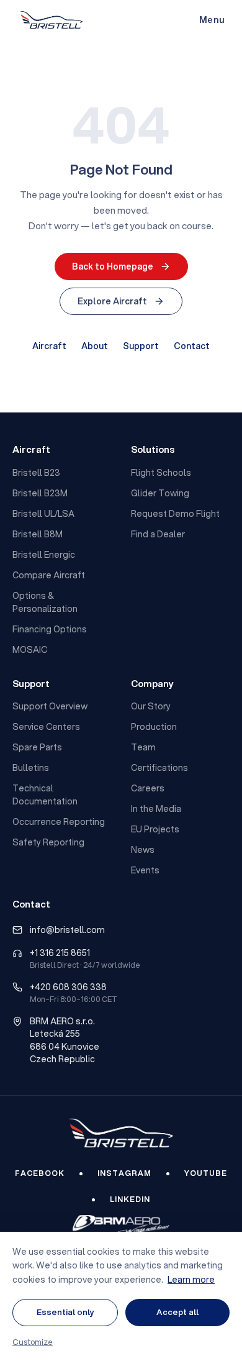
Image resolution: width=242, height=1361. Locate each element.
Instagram (124, 1173)
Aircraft (49, 346)
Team (143, 747)
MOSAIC (29, 650)
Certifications (159, 768)
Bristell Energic (43, 554)
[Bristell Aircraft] (51, 20)
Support (141, 346)
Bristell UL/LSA (43, 514)
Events (145, 870)
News (143, 850)
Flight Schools (161, 473)
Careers (147, 788)
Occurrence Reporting (58, 822)
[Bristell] (121, 1133)
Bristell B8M (37, 534)
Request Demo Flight (175, 514)
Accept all (177, 1312)
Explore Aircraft (112, 301)
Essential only (65, 1312)
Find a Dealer (158, 534)
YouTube (205, 1173)
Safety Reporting (48, 842)
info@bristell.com (67, 930)
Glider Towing (160, 493)
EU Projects (155, 829)
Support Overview (49, 706)
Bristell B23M (40, 493)
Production (154, 727)
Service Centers (46, 727)
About (94, 346)
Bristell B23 (36, 473)
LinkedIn (130, 1199)
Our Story (151, 706)
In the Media (156, 809)
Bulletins (30, 768)
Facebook (40, 1173)
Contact (192, 346)
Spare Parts (37, 747)
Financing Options (49, 629)
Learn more (191, 1279)
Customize (32, 1341)
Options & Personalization (45, 602)
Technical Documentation (45, 795)
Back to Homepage (112, 266)
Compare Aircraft (48, 575)
